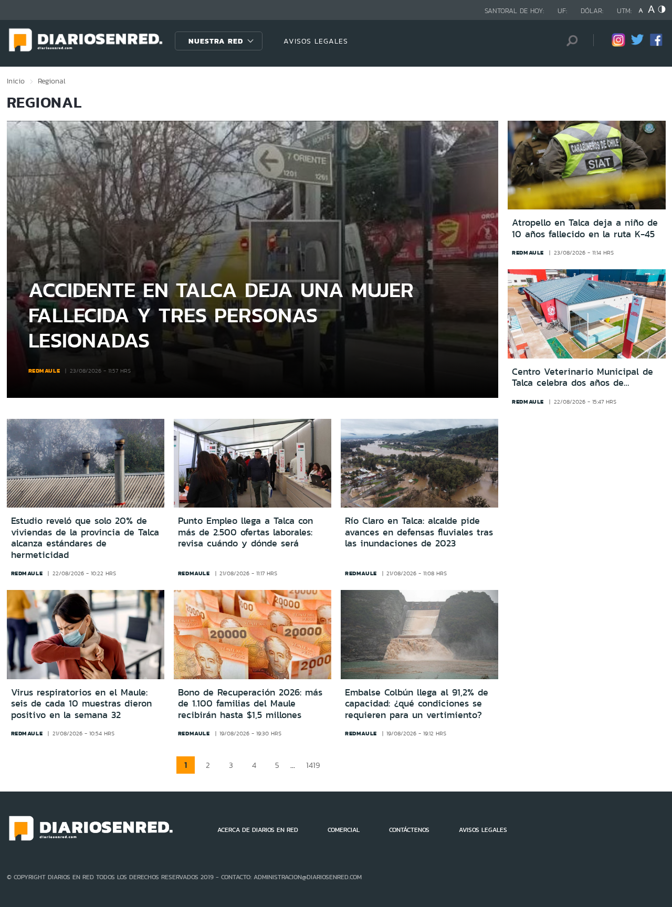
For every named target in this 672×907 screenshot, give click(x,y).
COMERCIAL (344, 830)
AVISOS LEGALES (316, 41)
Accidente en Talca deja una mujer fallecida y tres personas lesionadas (221, 314)
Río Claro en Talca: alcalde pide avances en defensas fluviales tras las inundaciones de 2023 (419, 532)
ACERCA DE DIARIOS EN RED (257, 830)
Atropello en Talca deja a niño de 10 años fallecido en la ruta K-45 (585, 228)
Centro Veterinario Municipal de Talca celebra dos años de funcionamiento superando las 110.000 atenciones (582, 377)
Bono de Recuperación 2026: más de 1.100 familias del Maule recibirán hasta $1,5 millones (250, 703)
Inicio (16, 81)
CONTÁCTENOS (409, 830)
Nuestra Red (215, 41)
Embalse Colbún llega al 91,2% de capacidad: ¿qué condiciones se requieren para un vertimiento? (416, 703)
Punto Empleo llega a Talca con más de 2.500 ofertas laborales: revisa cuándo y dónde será (245, 532)
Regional (52, 81)
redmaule (44, 370)
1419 (313, 765)
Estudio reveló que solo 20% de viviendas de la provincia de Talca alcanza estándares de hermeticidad (85, 538)
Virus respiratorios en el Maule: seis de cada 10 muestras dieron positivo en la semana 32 (81, 703)
